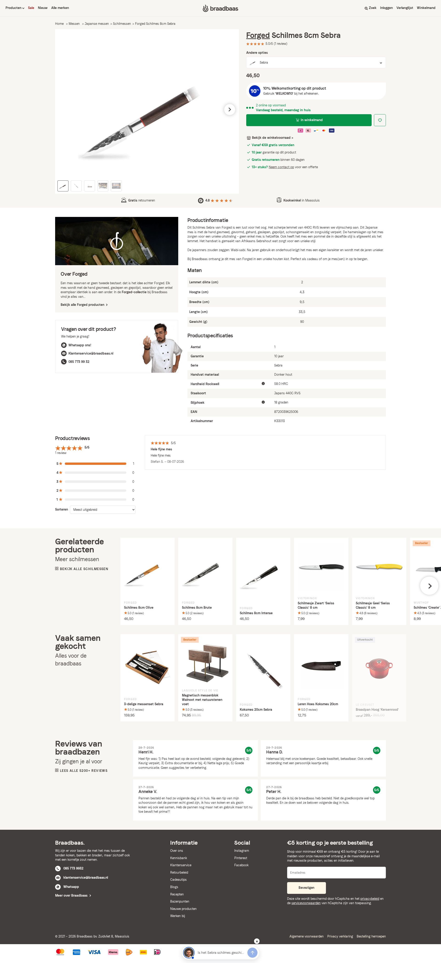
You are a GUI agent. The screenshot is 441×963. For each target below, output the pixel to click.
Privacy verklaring (340, 936)
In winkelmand (312, 120)
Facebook (241, 865)
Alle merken (60, 8)
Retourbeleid (179, 872)
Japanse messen (97, 24)
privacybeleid (369, 899)
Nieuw (43, 8)
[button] (64, 109)
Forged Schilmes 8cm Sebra (155, 24)
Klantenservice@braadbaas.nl (90, 353)
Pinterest (240, 858)
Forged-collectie (134, 292)
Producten (14, 8)
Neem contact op (281, 167)
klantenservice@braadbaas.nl (85, 877)
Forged (258, 35)
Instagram (241, 850)
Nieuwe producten (183, 909)
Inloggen (386, 8)
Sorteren (61, 509)
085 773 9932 (73, 868)
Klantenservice (180, 865)
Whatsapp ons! (79, 345)
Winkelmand (426, 8)
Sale (31, 8)
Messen (74, 24)
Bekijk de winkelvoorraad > (272, 137)
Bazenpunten (179, 901)
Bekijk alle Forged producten (83, 305)
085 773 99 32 (78, 362)
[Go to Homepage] (220, 8)
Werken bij (177, 916)
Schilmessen (122, 24)
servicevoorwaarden (306, 903)
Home (59, 24)
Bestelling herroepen (371, 936)
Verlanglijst (404, 8)
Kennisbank (178, 858)
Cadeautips (178, 879)
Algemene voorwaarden (306, 936)
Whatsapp (71, 887)
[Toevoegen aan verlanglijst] (380, 120)
